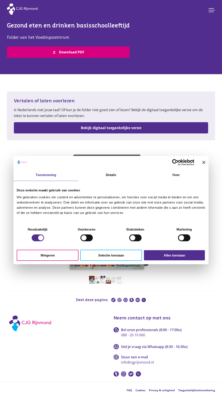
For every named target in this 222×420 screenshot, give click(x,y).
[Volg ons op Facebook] (116, 374)
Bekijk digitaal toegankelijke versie (111, 127)
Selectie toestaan (111, 255)
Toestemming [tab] (46, 175)
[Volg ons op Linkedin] (131, 374)
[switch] (86, 237)
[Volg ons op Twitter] (138, 374)
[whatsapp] (125, 300)
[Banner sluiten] (203, 162)
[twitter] (144, 300)
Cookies (140, 390)
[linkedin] (137, 300)
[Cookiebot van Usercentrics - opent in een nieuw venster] (175, 162)
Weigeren (48, 255)
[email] (119, 300)
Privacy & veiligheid (162, 390)
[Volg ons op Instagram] (123, 374)
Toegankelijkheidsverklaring (196, 390)
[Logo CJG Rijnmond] (31, 332)
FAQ (129, 390)
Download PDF (71, 52)
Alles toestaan (174, 255)
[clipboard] (113, 300)
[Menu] (212, 10)
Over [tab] (176, 175)
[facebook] (131, 300)
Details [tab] (111, 175)
